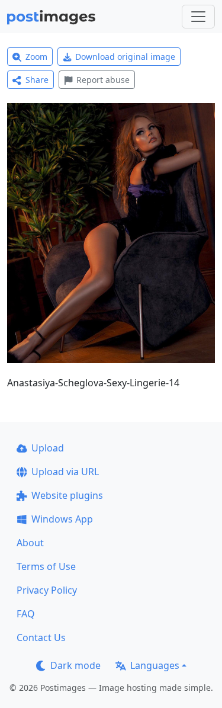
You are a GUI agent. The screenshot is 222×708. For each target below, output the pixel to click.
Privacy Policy (47, 590)
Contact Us (41, 637)
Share (37, 79)
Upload (47, 447)
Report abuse (103, 79)
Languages (154, 665)
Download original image (125, 56)
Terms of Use (46, 566)
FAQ (26, 613)
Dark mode (75, 665)
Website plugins (67, 495)
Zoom (36, 56)
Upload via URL (65, 471)
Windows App (62, 519)
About (30, 542)
